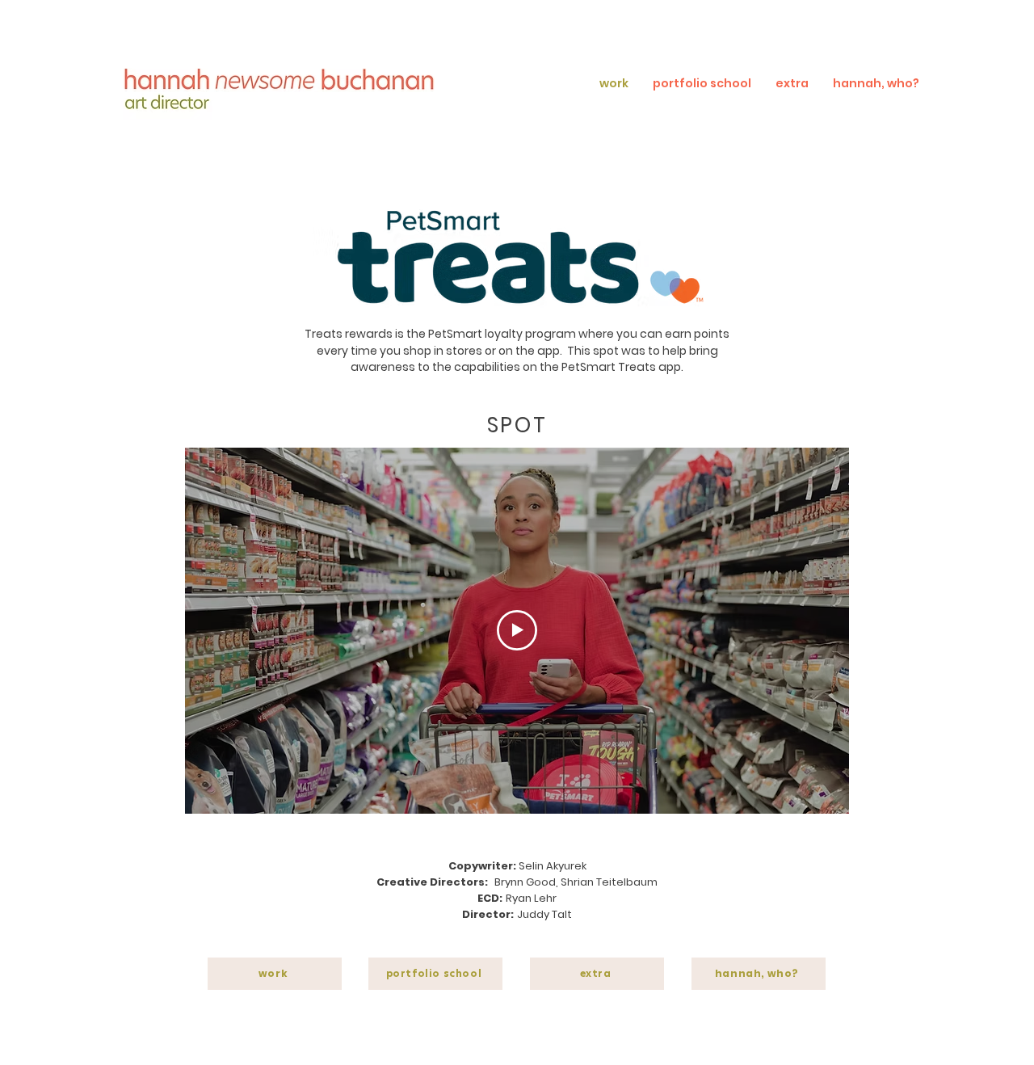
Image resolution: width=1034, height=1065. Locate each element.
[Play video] (517, 630)
